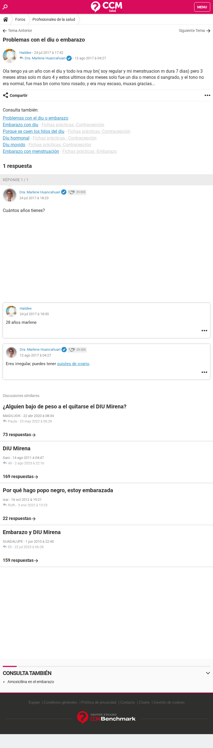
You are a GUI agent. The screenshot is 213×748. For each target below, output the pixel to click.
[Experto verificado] (69, 58)
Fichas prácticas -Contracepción (73, 124)
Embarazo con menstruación (31, 151)
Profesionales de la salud (53, 19)
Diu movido (14, 144)
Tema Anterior (20, 30)
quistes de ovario (73, 363)
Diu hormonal (16, 138)
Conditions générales (60, 702)
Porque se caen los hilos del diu (33, 131)
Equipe (34, 702)
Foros (20, 19)
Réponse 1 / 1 (16, 180)
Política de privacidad (99, 702)
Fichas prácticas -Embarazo (89, 151)
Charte (144, 702)
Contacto (127, 702)
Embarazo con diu (20, 124)
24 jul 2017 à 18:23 (34, 198)
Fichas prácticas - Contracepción (65, 138)
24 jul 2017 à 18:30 (34, 314)
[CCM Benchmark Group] (106, 718)
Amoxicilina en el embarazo (30, 681)
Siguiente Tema (192, 30)
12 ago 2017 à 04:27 (90, 58)
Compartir (18, 95)
